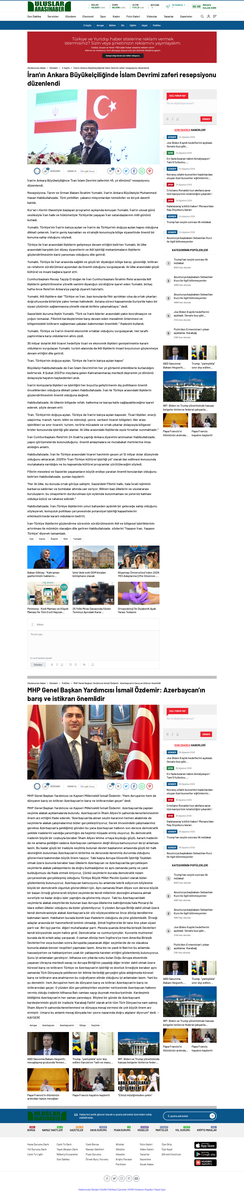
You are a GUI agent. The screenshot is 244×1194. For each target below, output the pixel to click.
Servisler (53, 16)
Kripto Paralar (207, 1129)
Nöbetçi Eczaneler (67, 1154)
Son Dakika (34, 16)
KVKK (131, 1189)
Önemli (54, 538)
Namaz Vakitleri (52, 1129)
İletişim (95, 1189)
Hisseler (143, 1129)
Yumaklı (77, 538)
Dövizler (120, 1149)
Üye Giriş (167, 1144)
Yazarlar (169, 16)
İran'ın (42, 538)
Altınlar (120, 1144)
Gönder (38, 664)
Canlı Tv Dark (64, 1144)
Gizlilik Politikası (109, 1189)
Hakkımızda (84, 1189)
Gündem (70, 16)
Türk (65, 538)
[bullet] (75, 664)
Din (122, 25)
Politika (157, 25)
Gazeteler (186, 16)
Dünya (82, 1025)
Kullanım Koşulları (144, 1189)
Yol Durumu (182, 1129)
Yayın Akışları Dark (67, 1149)
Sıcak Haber (147, 1164)
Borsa (31, 1129)
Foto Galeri (133, 16)
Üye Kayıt (167, 1149)
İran (32, 538)
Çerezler (122, 1189)
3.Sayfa (87, 25)
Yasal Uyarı (160, 1189)
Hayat (145, 25)
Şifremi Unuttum (171, 1154)
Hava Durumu (98, 1129)
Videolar (152, 16)
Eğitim (133, 25)
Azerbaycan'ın (67, 1025)
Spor (103, 16)
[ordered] (70, 664)
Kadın (116, 16)
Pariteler (162, 1129)
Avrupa (100, 25)
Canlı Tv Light (35, 1154)
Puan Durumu (122, 1129)
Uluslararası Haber (36, 67)
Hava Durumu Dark (38, 1144)
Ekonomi (88, 16)
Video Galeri (147, 1149)
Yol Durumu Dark (37, 1149)
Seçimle (95, 1025)
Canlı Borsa (92, 1144)
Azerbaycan (48, 1025)
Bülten (112, 25)
